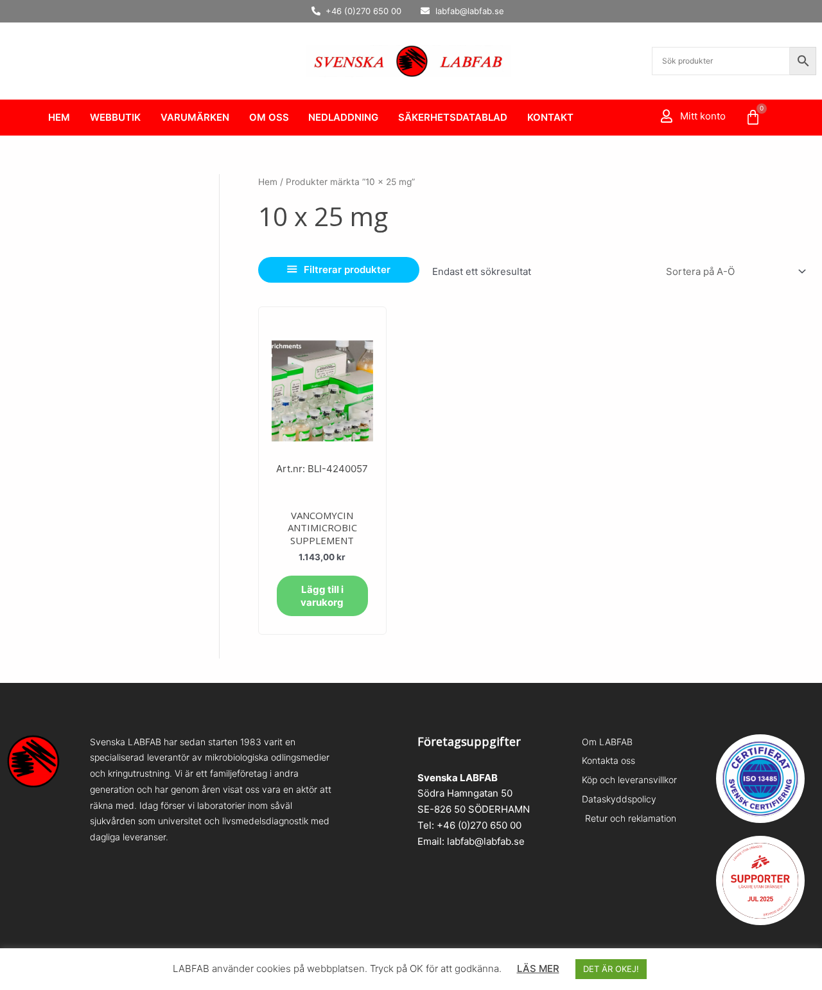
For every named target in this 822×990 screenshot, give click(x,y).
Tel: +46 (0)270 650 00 (469, 825)
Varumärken (195, 117)
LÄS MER (538, 968)
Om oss (269, 117)
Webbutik (115, 117)
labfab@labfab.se (486, 841)
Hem (59, 117)
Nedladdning (343, 117)
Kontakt (550, 117)
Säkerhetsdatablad (452, 117)
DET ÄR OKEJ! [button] (611, 969)
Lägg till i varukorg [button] (322, 595)
